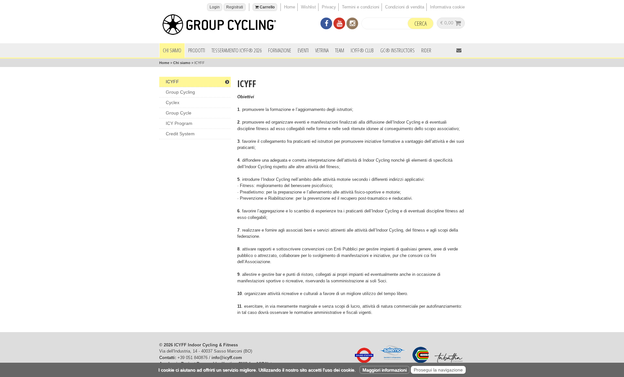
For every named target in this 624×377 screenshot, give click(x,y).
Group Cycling (180, 92)
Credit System (180, 133)
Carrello (267, 7)
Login (215, 7)
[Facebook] (326, 24)
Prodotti (196, 50)
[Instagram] (352, 24)
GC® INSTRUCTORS (397, 50)
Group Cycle (178, 112)
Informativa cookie (447, 7)
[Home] (222, 25)
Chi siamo (172, 50)
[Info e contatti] (459, 50)
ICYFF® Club (362, 50)
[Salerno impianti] (391, 361)
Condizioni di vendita (404, 7)
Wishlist (308, 7)
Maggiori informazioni (384, 369)
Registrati (234, 7)
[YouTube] (339, 24)
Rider (426, 50)
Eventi (303, 50)
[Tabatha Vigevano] (447, 361)
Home (289, 7)
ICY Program (179, 123)
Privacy (329, 7)
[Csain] (419, 361)
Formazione (279, 50)
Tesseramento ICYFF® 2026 (237, 50)
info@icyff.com (227, 357)
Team (339, 50)
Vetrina (322, 50)
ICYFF (172, 81)
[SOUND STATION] (362, 361)
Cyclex (172, 102)
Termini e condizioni (360, 7)
